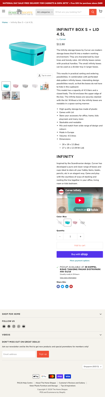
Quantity (60, 231)
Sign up (43, 354)
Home (5, 22)
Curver (62, 39)
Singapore (91, 366)
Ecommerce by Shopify (56, 392)
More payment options (80, 261)
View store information (68, 278)
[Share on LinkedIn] (66, 286)
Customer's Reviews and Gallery (72, 383)
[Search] (93, 12)
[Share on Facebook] (58, 286)
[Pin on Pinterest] (71, 286)
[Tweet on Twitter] (62, 286)
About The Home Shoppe (46, 383)
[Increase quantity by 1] (80, 236)
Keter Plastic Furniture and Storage (44, 386)
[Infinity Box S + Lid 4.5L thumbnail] (6, 86)
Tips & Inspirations (68, 386)
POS (41, 392)
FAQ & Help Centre (25, 383)
